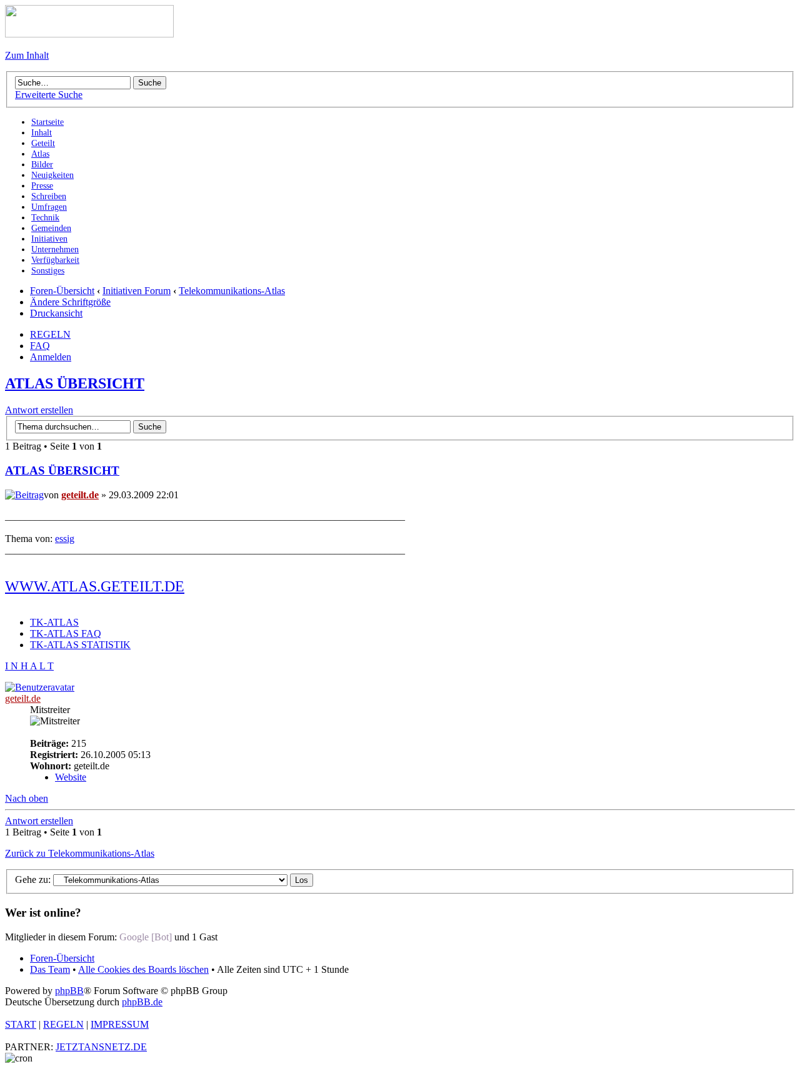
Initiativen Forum (136, 290)
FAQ (40, 345)
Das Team (50, 969)
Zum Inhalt (27, 55)
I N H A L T (29, 666)
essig (64, 538)
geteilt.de (80, 495)
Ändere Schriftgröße (70, 302)
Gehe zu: (33, 879)
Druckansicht (56, 313)
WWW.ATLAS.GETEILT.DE (94, 586)
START (20, 1024)
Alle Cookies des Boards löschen (143, 969)
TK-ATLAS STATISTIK (80, 644)
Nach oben (26, 798)
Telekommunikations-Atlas (232, 290)
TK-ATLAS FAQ (65, 633)
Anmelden (50, 357)
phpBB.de (142, 1002)
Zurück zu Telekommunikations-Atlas (79, 853)
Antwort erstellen (39, 410)
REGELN (50, 334)
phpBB (69, 990)
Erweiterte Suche (48, 94)
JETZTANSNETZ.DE (101, 1047)
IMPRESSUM (120, 1024)
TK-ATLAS (54, 622)
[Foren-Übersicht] (89, 34)
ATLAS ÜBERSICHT (74, 383)
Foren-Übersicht (62, 290)
